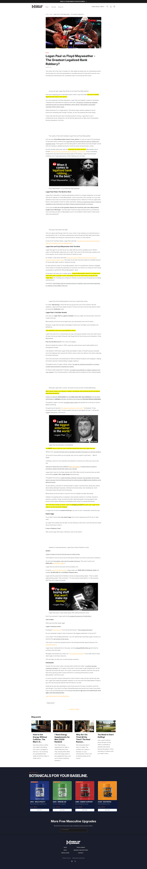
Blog (51, 14)
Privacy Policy (66, 858)
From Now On (57, 630)
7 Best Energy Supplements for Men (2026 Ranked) (62, 738)
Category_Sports (51, 702)
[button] (48, 7)
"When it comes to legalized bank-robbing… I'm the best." (68, 151)
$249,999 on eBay (58, 563)
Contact (81, 852)
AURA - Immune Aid (59, 802)
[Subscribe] (85, 830)
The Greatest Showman (76, 653)
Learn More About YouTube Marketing (57, 696)
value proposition (74, 466)
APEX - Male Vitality (37, 802)
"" (72, 408)
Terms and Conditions (78, 858)
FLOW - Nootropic (104, 802)
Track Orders (81, 847)
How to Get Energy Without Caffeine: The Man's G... (40, 738)
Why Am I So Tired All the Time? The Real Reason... (83, 738)
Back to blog (74, 709)
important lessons (51, 644)
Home (47, 14)
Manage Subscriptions (81, 850)
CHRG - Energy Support (84, 802)
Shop (65, 847)
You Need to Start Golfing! (106, 735)
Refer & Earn (65, 852)
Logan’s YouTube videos (58, 570)
